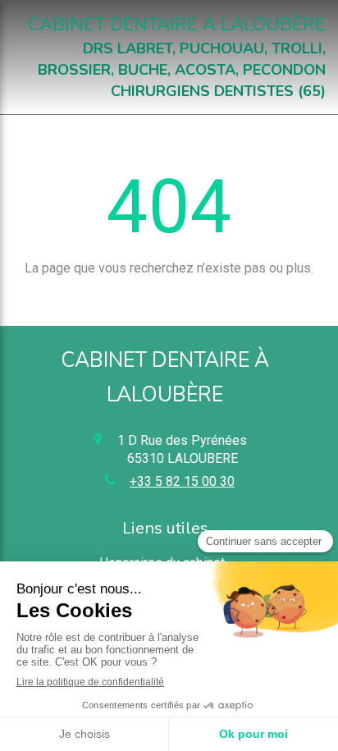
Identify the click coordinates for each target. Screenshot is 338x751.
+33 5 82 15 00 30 (182, 481)
